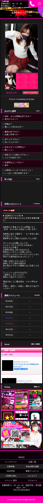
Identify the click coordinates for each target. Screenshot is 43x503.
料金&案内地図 (32, 466)
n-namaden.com (15, 499)
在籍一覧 (32, 462)
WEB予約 (11, 471)
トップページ (10, 462)
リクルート (32, 480)
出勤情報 (11, 466)
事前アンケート (32, 471)
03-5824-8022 (24, 490)
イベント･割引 (11, 480)
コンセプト (32, 476)
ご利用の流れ (10, 476)
